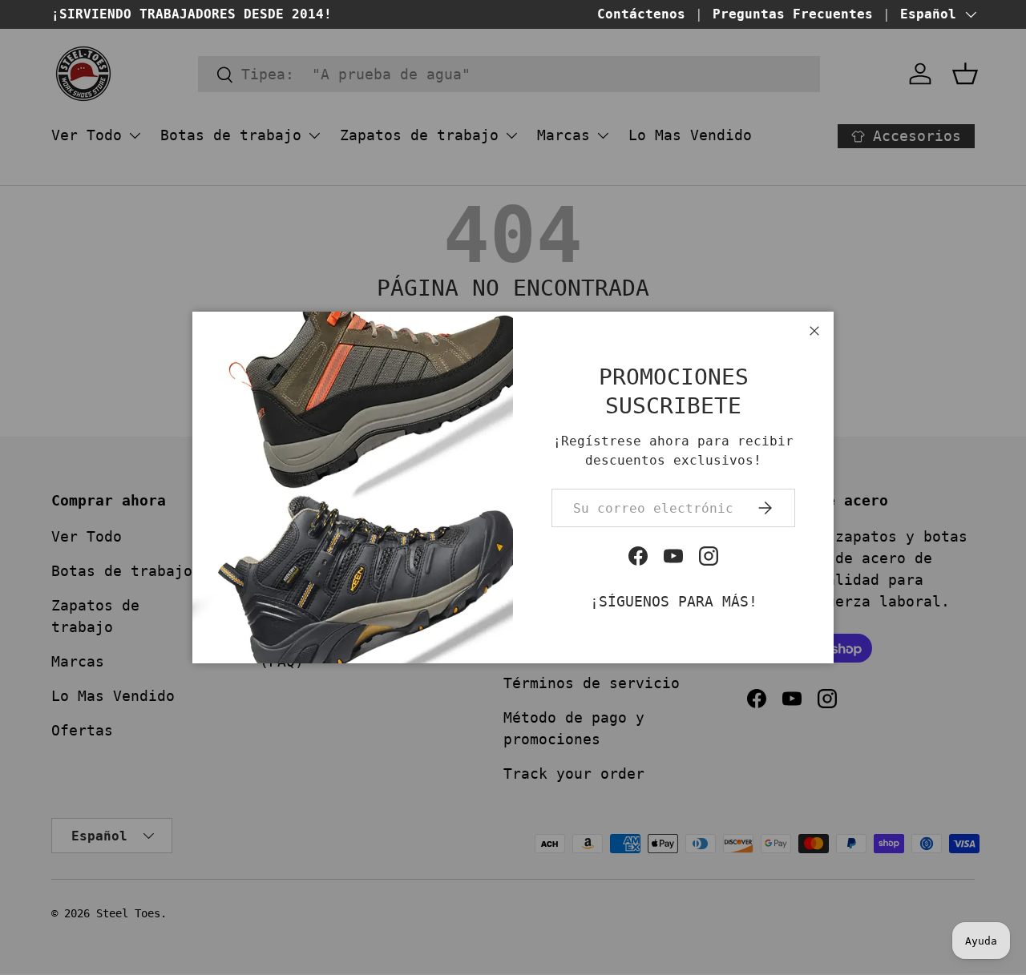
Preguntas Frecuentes (793, 14)
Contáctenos (641, 14)
